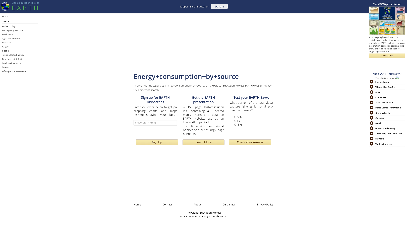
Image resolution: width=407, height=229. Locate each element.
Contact (167, 204)
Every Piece (380, 97)
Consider (379, 118)
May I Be (379, 138)
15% (239, 124)
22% (239, 117)
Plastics (5, 50)
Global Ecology (9, 26)
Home (5, 16)
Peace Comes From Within (388, 107)
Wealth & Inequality (11, 63)
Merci (378, 123)
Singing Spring (382, 81)
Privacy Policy (265, 204)
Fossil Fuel (7, 42)
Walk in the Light (383, 143)
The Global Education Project (203, 212)
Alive (377, 92)
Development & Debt (12, 59)
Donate (219, 6)
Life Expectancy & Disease (14, 71)
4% (238, 121)
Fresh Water (8, 34)
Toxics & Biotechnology (13, 54)
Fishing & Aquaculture (12, 30)
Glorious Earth (382, 112)
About (197, 204)
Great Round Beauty (385, 128)
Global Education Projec (25, 2)
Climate (5, 46)
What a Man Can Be (385, 87)
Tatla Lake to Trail (384, 102)
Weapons (6, 67)
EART (25, 7)
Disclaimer (229, 204)
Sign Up (157, 142)
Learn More (203, 142)
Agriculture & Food (11, 38)
